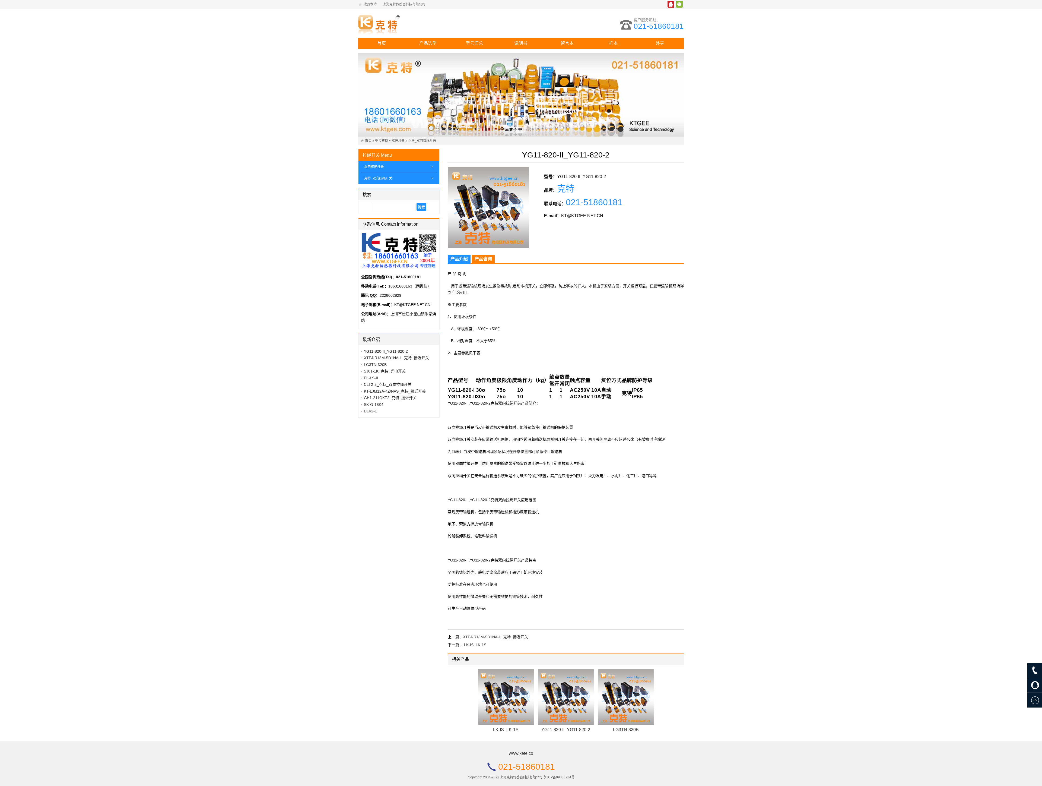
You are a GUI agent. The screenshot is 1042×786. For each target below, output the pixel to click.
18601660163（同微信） (409, 286)
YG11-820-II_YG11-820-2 (565, 729)
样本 (613, 43)
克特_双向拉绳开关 (422, 141)
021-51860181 (659, 26)
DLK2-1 (370, 411)
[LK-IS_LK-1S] (506, 697)
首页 (381, 43)
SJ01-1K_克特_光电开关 (385, 371)
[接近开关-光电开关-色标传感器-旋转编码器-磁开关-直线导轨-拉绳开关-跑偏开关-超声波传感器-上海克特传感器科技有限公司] (405, 23)
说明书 (520, 43)
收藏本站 (370, 4)
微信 (679, 4)
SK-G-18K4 (373, 404)
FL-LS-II (371, 378)
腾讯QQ (671, 4)
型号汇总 (474, 43)
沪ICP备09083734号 (559, 777)
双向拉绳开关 (374, 167)
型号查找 (381, 141)
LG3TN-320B (626, 729)
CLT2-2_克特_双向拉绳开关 (387, 384)
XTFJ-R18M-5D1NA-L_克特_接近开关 (495, 637)
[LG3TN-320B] (626, 697)
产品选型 (428, 43)
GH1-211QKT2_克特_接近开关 (390, 398)
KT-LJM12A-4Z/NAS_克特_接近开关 (395, 391)
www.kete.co (521, 753)
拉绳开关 (398, 141)
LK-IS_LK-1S (475, 645)
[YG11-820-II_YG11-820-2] (566, 697)
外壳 (660, 43)
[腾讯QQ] (1034, 685)
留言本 (567, 43)
